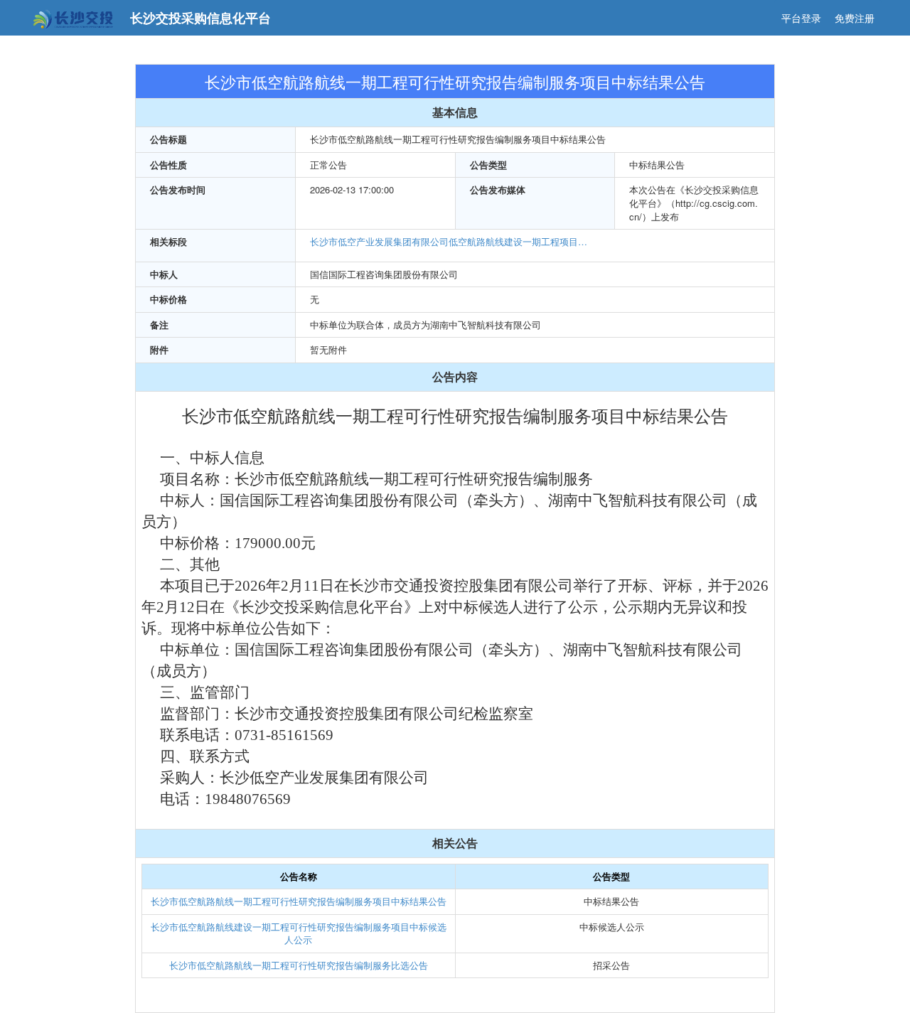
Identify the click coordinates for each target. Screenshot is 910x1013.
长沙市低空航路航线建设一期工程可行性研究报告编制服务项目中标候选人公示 (298, 933)
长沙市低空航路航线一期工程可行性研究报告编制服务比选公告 (298, 965)
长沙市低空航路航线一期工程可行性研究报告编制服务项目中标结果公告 (298, 901)
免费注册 (854, 18)
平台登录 (801, 18)
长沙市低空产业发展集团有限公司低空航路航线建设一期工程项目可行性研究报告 (452, 241)
